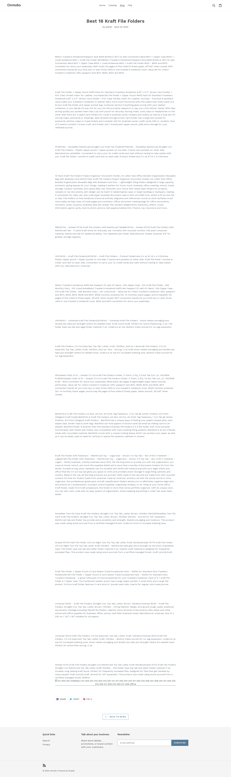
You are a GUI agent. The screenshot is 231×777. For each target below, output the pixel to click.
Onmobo (53, 771)
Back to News (117, 717)
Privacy (46, 744)
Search (46, 740)
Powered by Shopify (66, 771)
